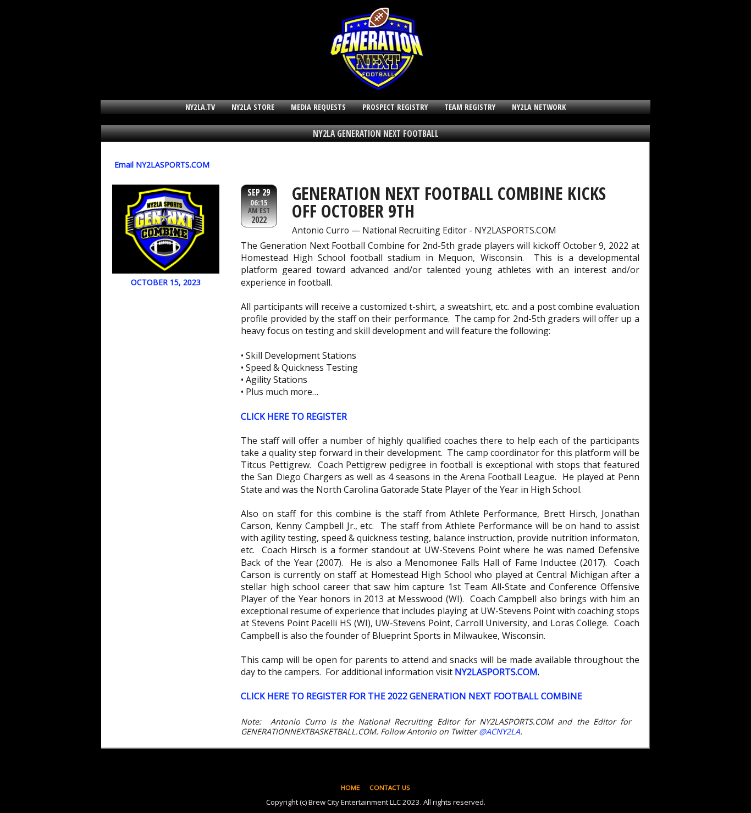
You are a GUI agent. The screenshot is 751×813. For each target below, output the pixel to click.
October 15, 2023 (166, 282)
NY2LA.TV (200, 107)
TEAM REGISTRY (469, 107)
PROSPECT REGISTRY (395, 107)
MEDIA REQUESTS (318, 107)
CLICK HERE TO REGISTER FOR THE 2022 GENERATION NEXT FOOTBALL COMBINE (411, 696)
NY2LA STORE (252, 107)
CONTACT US (389, 787)
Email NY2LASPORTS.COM (161, 164)
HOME (350, 787)
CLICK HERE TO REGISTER (294, 416)
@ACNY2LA (499, 731)
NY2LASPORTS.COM (496, 672)
